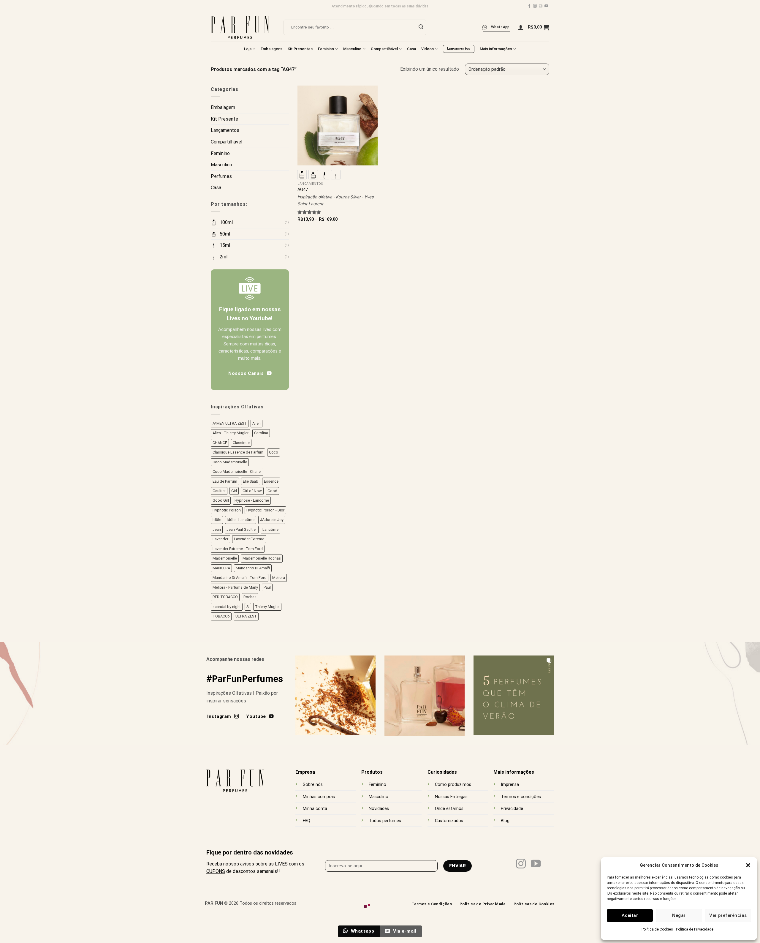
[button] (748, 865)
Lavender (220, 539)
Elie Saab (250, 481)
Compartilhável (384, 49)
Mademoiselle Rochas (262, 558)
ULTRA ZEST (246, 616)
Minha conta (315, 808)
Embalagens (271, 49)
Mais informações (496, 49)
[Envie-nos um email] (540, 6)
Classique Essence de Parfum (238, 452)
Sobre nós (313, 784)
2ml (223, 257)
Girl (234, 491)
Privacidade (512, 808)
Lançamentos (225, 130)
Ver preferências (728, 915)
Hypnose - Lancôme (252, 500)
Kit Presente (224, 119)
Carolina (261, 433)
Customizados (449, 820)
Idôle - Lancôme (240, 519)
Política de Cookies (657, 929)
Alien (256, 423)
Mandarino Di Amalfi (253, 568)
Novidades (379, 808)
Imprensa (510, 784)
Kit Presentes (300, 49)
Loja (247, 49)
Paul (267, 587)
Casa (411, 49)
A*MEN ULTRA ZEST (230, 423)
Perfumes (221, 176)
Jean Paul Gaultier (242, 529)
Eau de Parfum (225, 481)
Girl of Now (252, 491)
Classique (241, 442)
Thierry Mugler (267, 606)
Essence (271, 481)
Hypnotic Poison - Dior (265, 510)
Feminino (326, 49)
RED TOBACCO (225, 597)
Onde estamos (449, 808)
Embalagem (223, 107)
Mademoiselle (225, 558)
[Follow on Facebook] (529, 6)
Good (272, 491)
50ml (225, 234)
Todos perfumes (385, 820)
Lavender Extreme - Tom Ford (238, 548)
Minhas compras (319, 796)
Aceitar (630, 915)
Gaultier (219, 491)
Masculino (352, 49)
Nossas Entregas (451, 796)
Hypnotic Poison (227, 510)
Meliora (278, 577)
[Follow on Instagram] (535, 6)
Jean (217, 529)
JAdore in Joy (272, 519)
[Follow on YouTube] (546, 6)
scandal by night (227, 606)
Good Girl (221, 500)
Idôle (217, 519)
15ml (225, 245)
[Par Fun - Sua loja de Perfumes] (243, 27)
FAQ (306, 820)
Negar (678, 915)
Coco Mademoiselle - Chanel (237, 471)
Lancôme (270, 529)
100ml (226, 222)
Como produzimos (453, 784)
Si (247, 606)
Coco (273, 452)
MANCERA (221, 568)
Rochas (249, 597)
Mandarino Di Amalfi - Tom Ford (240, 577)
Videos (427, 49)
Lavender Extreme (249, 539)
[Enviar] (421, 27)
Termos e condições (521, 796)
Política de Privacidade (694, 929)
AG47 (302, 189)
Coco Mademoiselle (230, 461)
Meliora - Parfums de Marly (235, 587)
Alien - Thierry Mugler (230, 433)
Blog (505, 820)
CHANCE (220, 442)
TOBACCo (221, 616)
